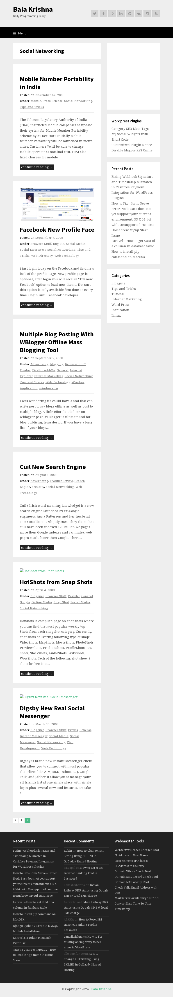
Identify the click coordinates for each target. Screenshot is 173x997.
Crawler (74, 596)
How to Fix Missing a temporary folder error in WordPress (83, 942)
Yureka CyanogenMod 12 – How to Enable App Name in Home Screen (35, 955)
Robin (68, 851)
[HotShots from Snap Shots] (57, 571)
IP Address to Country (129, 866)
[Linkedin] (121, 13)
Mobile (35, 101)
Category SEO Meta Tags (130, 128)
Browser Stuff (40, 244)
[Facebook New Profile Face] (57, 204)
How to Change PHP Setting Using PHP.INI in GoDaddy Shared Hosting (84, 856)
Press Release (53, 101)
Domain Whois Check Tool (133, 871)
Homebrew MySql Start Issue (33, 896)
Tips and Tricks (32, 107)
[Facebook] (103, 13)
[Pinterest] (130, 13)
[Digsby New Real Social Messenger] (57, 697)
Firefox (25, 370)
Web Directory (42, 256)
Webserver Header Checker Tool (137, 850)
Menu (22, 33)
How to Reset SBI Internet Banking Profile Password (83, 873)
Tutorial (118, 294)
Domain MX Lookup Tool (132, 882)
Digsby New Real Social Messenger (52, 712)
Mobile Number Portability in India (57, 83)
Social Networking (78, 101)
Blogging (56, 364)
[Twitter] (94, 13)
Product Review (61, 481)
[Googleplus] (112, 13)
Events (73, 730)
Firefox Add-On (43, 370)
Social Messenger (33, 250)
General (62, 370)
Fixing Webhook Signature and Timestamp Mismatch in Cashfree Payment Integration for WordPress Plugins (132, 187)
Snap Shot (61, 602)
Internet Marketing (48, 376)
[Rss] (156, 13)
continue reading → (37, 167)
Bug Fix (58, 244)
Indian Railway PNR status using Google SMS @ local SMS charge (86, 890)
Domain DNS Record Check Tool (136, 877)
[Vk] (138, 13)
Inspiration (120, 310)
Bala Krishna (33, 9)
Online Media (42, 602)
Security (38, 487)
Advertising (39, 364)
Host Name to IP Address (131, 861)
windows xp (48, 388)
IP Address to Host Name (131, 855)
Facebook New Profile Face (57, 229)
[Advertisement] (140, 75)
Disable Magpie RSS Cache (132, 150)
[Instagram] (147, 13)
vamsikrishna (73, 936)
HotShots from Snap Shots (56, 582)
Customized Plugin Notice (132, 145)
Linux (116, 315)
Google (25, 602)
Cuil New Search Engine (53, 467)
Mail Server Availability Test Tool (137, 898)
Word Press (121, 304)
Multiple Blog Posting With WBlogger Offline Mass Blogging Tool (57, 342)
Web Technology (66, 256)
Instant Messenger (33, 736)
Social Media (76, 244)
